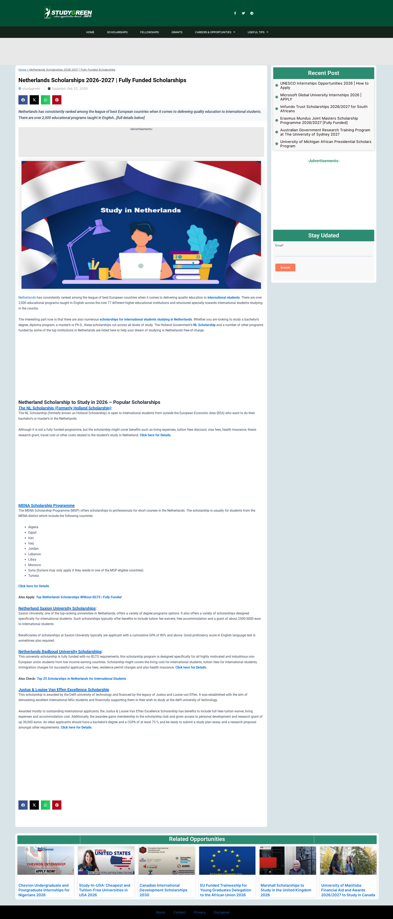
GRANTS (177, 32)
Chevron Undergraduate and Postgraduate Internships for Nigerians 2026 (44, 890)
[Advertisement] (196, 50)
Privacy (200, 912)
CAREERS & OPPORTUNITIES (213, 32)
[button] (23, 99)
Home (22, 69)
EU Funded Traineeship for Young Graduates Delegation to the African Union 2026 (225, 890)
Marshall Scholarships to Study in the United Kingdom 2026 (286, 890)
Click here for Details (33, 586)
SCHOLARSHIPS (117, 32)
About (160, 912)
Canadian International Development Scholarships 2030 (163, 890)
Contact (179, 912)
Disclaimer (222, 912)
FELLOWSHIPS (149, 32)
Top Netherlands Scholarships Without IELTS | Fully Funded (79, 597)
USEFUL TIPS (256, 32)
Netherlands (27, 297)
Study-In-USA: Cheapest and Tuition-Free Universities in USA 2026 (104, 890)
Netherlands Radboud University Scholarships (60, 651)
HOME (90, 32)
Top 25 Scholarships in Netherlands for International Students (81, 679)
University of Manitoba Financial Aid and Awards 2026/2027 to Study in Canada (348, 890)
